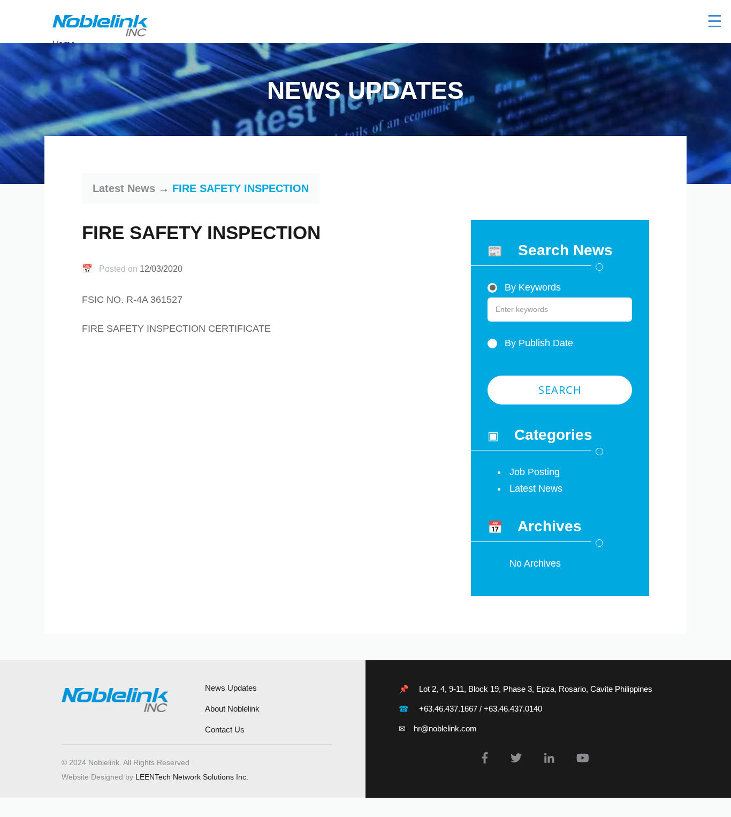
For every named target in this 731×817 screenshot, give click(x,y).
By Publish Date (537, 343)
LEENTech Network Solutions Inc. (191, 777)
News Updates (231, 687)
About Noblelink (232, 708)
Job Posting (534, 472)
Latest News (124, 188)
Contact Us (225, 729)
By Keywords (531, 287)
